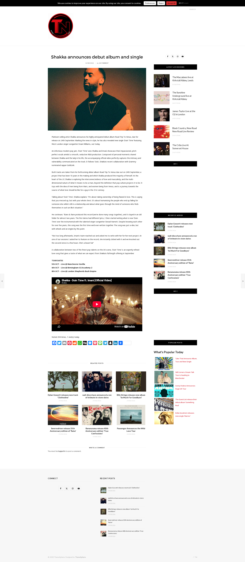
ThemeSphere (80, 557)
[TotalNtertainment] (60, 26)
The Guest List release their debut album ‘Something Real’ (186, 402)
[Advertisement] (150, 19)
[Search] (187, 9)
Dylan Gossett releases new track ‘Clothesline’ (124, 488)
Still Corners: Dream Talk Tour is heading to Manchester (184, 375)
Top (195, 557)
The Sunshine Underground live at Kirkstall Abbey (182, 96)
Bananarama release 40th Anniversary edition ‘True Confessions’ (96, 431)
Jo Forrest (104, 63)
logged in (61, 451)
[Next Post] (243, 281)
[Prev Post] (2, 281)
